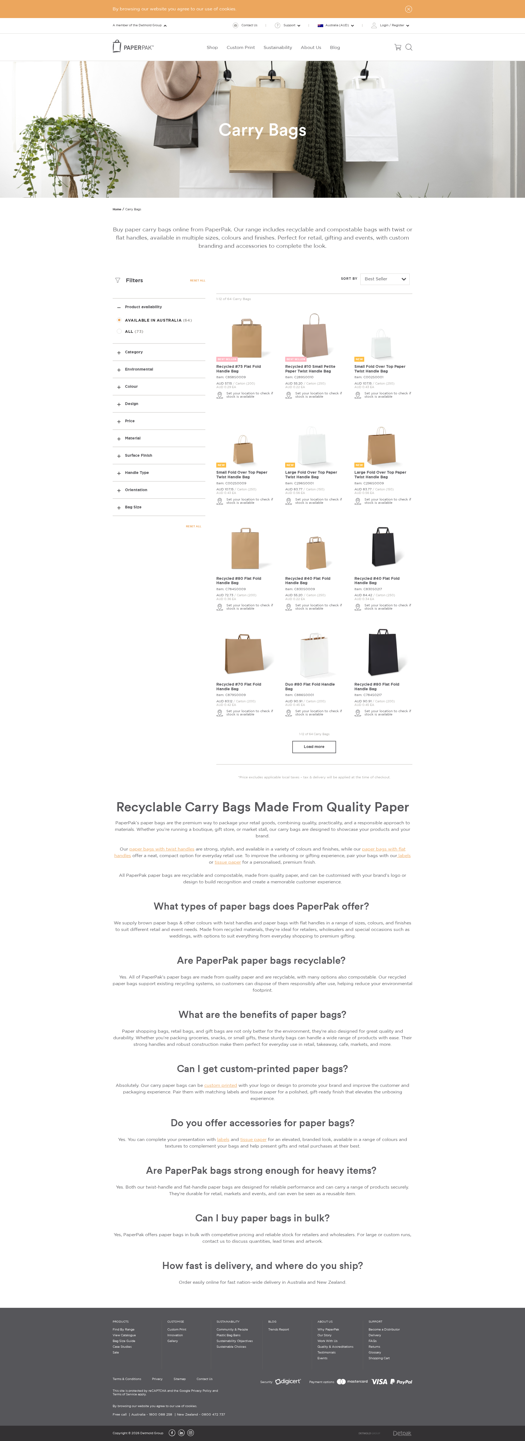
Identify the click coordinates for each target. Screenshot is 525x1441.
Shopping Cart (379, 1358)
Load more (314, 746)
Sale (116, 1352)
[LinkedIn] (181, 1433)
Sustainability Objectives (235, 1341)
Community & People (232, 1329)
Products (121, 1322)
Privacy (157, 1379)
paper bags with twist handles (161, 849)
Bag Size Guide (124, 1341)
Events (322, 1358)
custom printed (220, 1086)
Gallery (172, 1341)
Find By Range (124, 1329)
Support (375, 1322)
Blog (272, 1322)
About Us (324, 1322)
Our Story (324, 1335)
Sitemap (180, 1379)
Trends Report (278, 1329)
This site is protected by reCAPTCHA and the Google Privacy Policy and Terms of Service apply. (165, 1393)
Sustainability (228, 1322)
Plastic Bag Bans (228, 1335)
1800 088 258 (160, 1414)
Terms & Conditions (127, 1379)
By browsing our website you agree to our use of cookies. (155, 1406)
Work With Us (327, 1341)
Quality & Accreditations (335, 1347)
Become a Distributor (384, 1329)
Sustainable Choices (231, 1347)
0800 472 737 (213, 1414)
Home (117, 209)
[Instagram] (190, 1433)
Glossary (375, 1352)
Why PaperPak (328, 1329)
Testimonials (326, 1352)
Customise (175, 1322)
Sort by (349, 278)
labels (404, 856)
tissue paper (228, 862)
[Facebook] (172, 1433)
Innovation (175, 1335)
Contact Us (204, 1379)
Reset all (197, 280)
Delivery (375, 1335)
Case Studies (122, 1347)
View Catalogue (124, 1335)
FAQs (373, 1341)
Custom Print (176, 1329)
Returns (374, 1347)
